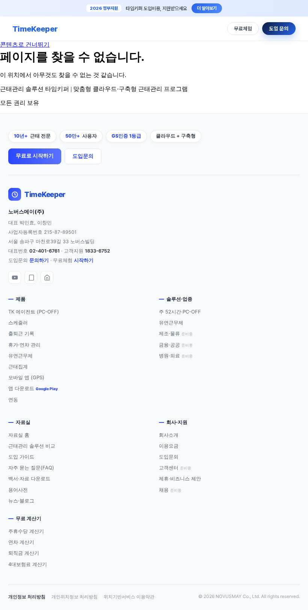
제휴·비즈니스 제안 (180, 478)
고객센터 (175, 468)
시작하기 (84, 260)
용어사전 (18, 490)
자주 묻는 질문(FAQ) (31, 468)
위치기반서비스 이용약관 (129, 596)
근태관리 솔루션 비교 (31, 446)
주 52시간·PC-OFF (180, 312)
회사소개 (168, 435)
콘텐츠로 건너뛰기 (25, 44)
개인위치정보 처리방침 (74, 596)
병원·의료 (176, 356)
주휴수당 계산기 (26, 531)
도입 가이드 (21, 457)
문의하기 (39, 260)
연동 (13, 400)
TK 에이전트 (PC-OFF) (33, 312)
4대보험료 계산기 (27, 564)
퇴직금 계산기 (23, 553)
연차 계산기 (21, 542)
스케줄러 (18, 322)
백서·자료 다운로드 (29, 478)
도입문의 (83, 156)
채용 (170, 490)
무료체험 (243, 29)
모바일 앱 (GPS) (26, 377)
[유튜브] (14, 277)
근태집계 (18, 366)
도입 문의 (278, 29)
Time (35, 28)
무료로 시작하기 (35, 156)
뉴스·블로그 (21, 501)
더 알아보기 (207, 8)
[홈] (47, 277)
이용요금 (168, 446)
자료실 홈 (18, 435)
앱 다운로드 (33, 388)
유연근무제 (20, 356)
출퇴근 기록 (21, 333)
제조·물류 (176, 333)
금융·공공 (176, 345)
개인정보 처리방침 (26, 596)
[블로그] (30, 277)
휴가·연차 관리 (24, 345)
